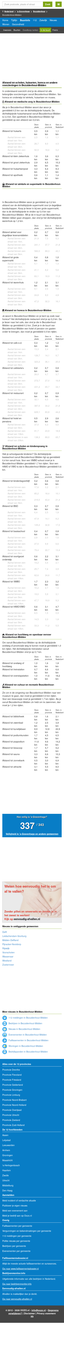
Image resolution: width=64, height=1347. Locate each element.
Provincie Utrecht (10, 1114)
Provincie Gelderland (12, 1084)
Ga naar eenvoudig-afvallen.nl (17, 1298)
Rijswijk (5, 948)
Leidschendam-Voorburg (14, 936)
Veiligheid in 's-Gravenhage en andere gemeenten (32, 833)
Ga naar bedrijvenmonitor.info (17, 1283)
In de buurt (45, 30)
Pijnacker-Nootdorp (11, 944)
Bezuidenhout (39, 11)
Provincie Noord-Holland (14, 1104)
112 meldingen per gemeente (16, 1235)
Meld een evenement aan (14, 1210)
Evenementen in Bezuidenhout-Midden (27, 1034)
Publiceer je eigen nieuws (14, 1205)
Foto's (55, 30)
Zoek (47, 4)
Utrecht (5, 1180)
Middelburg (7, 1185)
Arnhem (6, 1150)
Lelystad (6, 1140)
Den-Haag (7, 1190)
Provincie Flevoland (12, 1074)
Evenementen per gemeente (16, 1251)
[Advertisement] (32, 60)
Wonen (5, 24)
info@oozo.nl (39, 1310)
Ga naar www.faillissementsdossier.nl (20, 1268)
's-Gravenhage (23, 11)
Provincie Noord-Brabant (14, 1099)
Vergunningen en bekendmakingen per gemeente (26, 1230)
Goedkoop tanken (30, 30)
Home (5, 20)
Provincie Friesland (11, 1079)
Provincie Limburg (11, 1094)
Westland (6, 960)
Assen (5, 1135)
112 (35, 20)
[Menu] (58, 4)
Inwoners (7, 30)
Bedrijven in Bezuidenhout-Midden (25, 1023)
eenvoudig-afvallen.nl (27, 919)
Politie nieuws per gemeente (16, 1240)
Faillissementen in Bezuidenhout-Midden (28, 1040)
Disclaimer (29, 1313)
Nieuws (53, 20)
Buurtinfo (25, 20)
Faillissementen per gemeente (17, 1225)
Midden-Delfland (10, 940)
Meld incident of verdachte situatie (19, 1200)
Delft (4, 931)
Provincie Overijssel (12, 1109)
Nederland (9, 11)
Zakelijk (43, 20)
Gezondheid (18, 24)
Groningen (7, 1155)
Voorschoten (8, 952)
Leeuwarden (8, 1145)
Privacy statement (46, 1313)
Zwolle (5, 1175)
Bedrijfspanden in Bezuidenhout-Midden (28, 1051)
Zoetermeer (8, 964)
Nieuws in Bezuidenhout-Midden (24, 1028)
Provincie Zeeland (11, 1120)
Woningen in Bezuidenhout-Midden (25, 1045)
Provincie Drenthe (11, 1069)
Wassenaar (7, 956)
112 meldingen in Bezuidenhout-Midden (28, 1017)
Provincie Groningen (12, 1089)
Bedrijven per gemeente (14, 1245)
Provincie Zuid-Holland (13, 1125)
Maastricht (7, 1160)
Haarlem (6, 1170)
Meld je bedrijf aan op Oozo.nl (17, 1215)
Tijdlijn (14, 20)
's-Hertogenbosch (11, 1165)
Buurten (17, 30)
